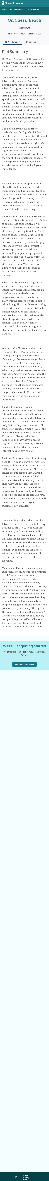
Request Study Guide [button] (24, 664)
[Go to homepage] (13, 3)
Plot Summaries (16, 9)
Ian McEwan (25, 28)
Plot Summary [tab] (14, 42)
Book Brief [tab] (33, 42)
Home (4, 9)
